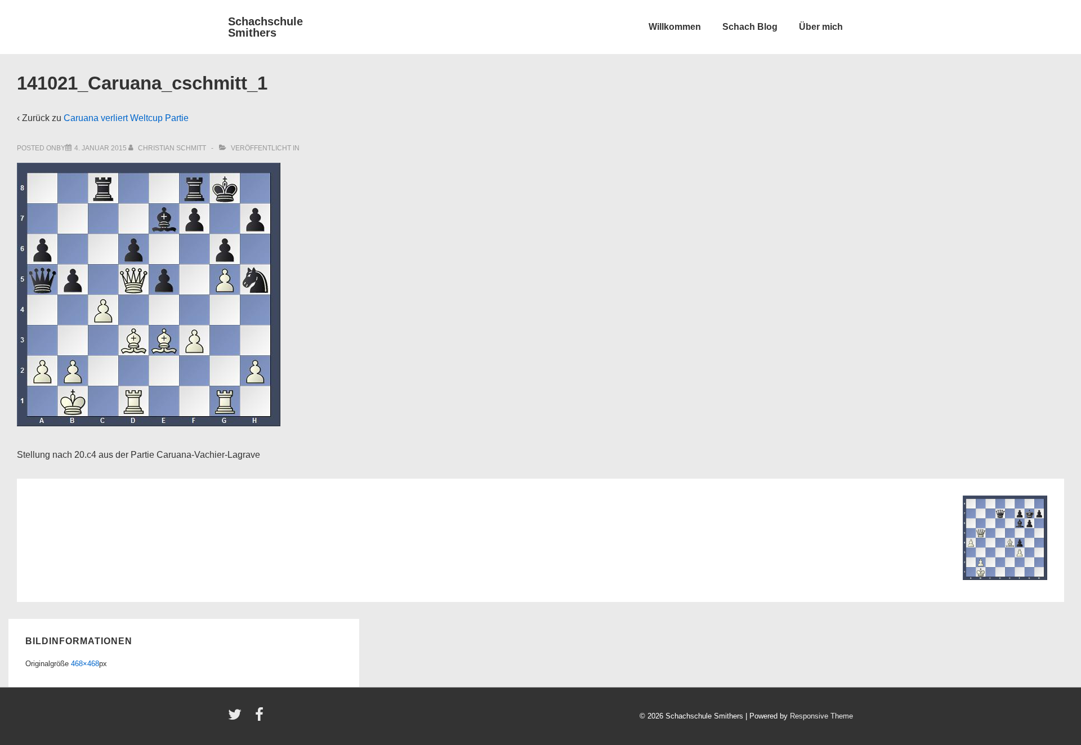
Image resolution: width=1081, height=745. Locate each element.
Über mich (821, 27)
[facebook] (260, 718)
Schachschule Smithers (265, 27)
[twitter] (237, 718)
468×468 (85, 663)
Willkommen (675, 27)
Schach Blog (750, 27)
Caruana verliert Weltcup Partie (126, 118)
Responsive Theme (821, 716)
